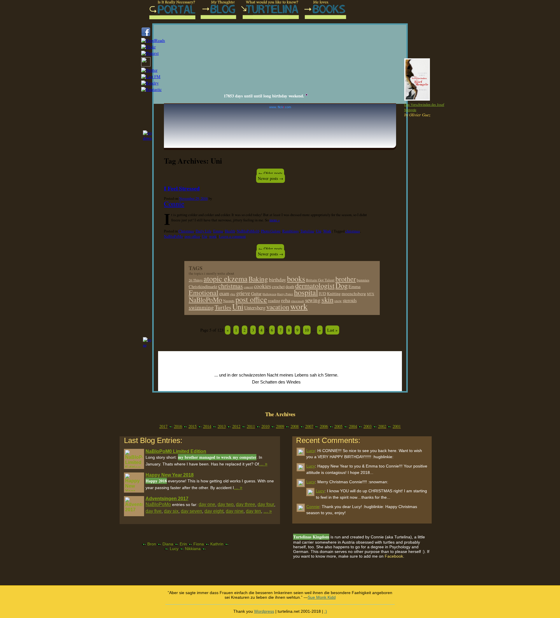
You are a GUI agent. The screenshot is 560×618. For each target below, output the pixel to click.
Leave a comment (232, 236)
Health (230, 231)
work (212, 236)
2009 (280, 426)
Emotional (203, 292)
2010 (265, 426)
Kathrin (216, 544)
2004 (353, 426)
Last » (332, 330)
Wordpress (264, 611)
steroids (350, 300)
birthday (277, 279)
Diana (167, 544)
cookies (262, 286)
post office (192, 236)
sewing (313, 300)
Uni (318, 231)
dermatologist (315, 285)
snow (338, 301)
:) (325, 611)
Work (327, 231)
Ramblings (290, 231)
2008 (294, 426)
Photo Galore (271, 231)
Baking (258, 278)
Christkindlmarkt (203, 286)
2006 (324, 426)
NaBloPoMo (173, 236)
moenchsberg (354, 293)
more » (275, 220)
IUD (322, 293)
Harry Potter (285, 294)
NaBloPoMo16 (248, 231)
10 (307, 330)
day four (266, 504)
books (296, 278)
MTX (370, 294)
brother (345, 278)
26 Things (196, 280)
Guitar (256, 293)
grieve (243, 293)
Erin (183, 544)
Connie (174, 203)
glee (232, 294)
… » (263, 463)
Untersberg (254, 307)
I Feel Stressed (182, 188)
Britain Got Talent (320, 280)
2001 (397, 426)
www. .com (280, 107)
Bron (151, 544)
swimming (201, 307)
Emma (218, 231)
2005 (338, 426)
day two (226, 504)
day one (207, 504)
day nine (235, 511)
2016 (178, 426)
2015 (192, 426)
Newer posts (270, 178)
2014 (207, 426)
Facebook (394, 556)
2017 (163, 426)
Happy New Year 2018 (170, 474)
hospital (306, 292)
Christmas (186, 231)
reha (285, 300)
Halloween (269, 294)
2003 (367, 426)
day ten (253, 511)
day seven (191, 511)
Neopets (229, 300)
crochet (278, 286)
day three (245, 504)
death (290, 286)
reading (274, 300)
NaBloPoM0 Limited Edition (176, 451)
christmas (352, 231)
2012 (236, 426)
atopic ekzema (226, 278)
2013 (222, 426)
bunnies (363, 280)
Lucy (174, 548)
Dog (341, 285)
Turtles (223, 307)
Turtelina (307, 231)
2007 (309, 426)
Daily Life (203, 231)
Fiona (198, 544)
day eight (213, 511)
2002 (382, 426)
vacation (277, 306)
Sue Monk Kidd (322, 597)
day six (171, 511)
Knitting (334, 293)
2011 (251, 426)
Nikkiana (193, 548)
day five (154, 511)
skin (327, 299)
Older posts (270, 173)
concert (248, 287)
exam (224, 293)
